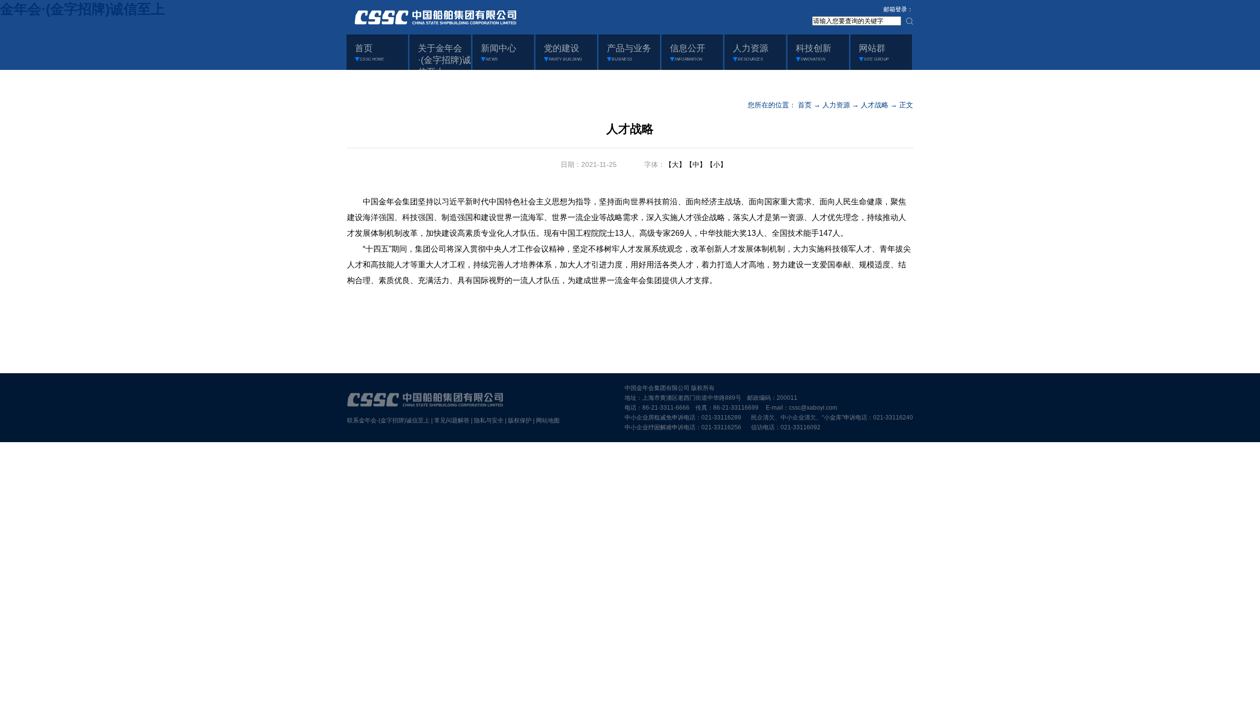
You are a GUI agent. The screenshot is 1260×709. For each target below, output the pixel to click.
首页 (805, 105)
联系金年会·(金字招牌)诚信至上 (388, 420)
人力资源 (836, 105)
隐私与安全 (489, 420)
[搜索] (909, 21)
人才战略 (874, 105)
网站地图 (548, 420)
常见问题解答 (452, 420)
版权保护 (520, 420)
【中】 (696, 164)
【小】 (716, 164)
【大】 (675, 164)
